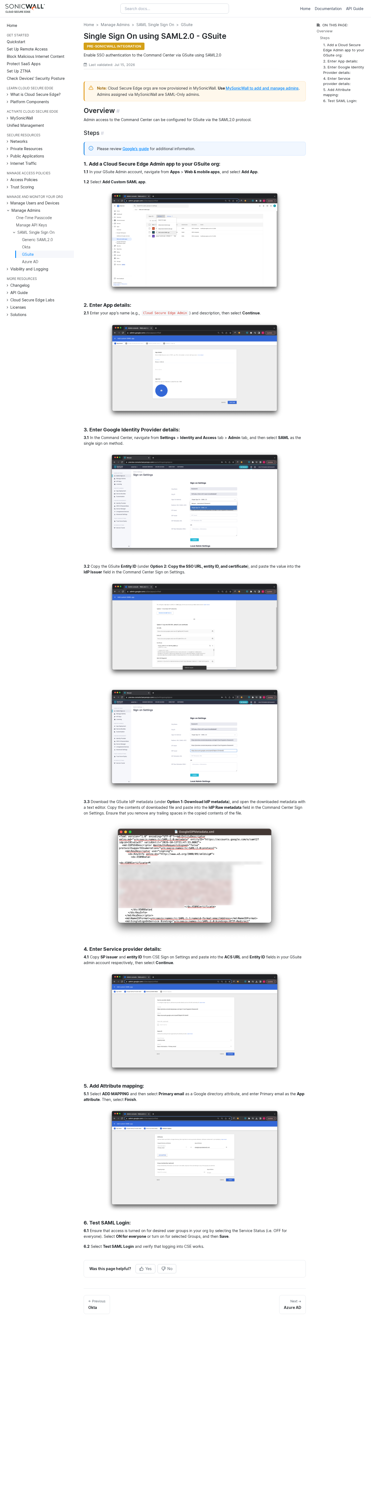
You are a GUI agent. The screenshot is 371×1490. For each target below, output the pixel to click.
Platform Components (29, 101)
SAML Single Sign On (36, 232)
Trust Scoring (22, 186)
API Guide (354, 8)
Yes (148, 1269)
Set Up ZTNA (18, 70)
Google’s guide (135, 148)
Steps (325, 38)
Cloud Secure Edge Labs (32, 299)
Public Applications (27, 156)
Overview (324, 31)
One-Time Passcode (34, 217)
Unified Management (25, 125)
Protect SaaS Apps (23, 63)
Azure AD (30, 261)
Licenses (18, 307)
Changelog (20, 285)
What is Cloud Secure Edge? (35, 94)
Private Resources (26, 148)
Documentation (328, 8)
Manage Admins (25, 210)
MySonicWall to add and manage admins (262, 88)
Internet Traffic (23, 163)
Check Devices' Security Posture (36, 78)
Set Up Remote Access (27, 48)
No (169, 1269)
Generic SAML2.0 (37, 239)
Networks (18, 141)
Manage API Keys (31, 225)
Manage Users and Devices (34, 203)
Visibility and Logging (29, 269)
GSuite (28, 254)
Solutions (18, 314)
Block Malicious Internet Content (35, 56)
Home (305, 8)
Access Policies (23, 179)
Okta (26, 247)
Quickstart (16, 41)
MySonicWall (21, 117)
